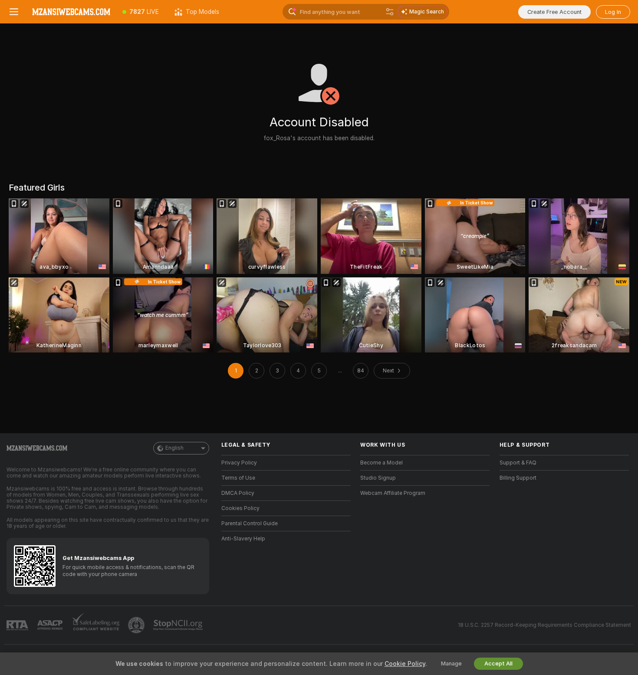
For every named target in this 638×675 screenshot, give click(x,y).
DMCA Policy (237, 493)
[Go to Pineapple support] (137, 625)
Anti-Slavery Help (243, 539)
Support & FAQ (518, 463)
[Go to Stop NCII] (178, 625)
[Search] (390, 12)
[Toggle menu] (14, 11)
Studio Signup (378, 478)
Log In (613, 12)
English (174, 448)
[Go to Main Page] (71, 11)
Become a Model (381, 463)
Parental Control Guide (249, 523)
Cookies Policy (240, 508)
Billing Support (518, 478)
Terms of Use (238, 478)
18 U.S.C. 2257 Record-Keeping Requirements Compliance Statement (544, 625)
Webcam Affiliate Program (392, 493)
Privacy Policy (239, 463)
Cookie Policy (405, 663)
